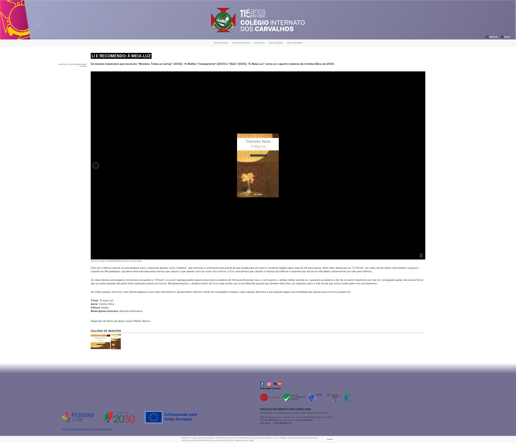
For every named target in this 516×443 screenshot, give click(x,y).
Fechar (330, 439)
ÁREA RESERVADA (294, 42)
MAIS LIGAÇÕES (276, 42)
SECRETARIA (259, 42)
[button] (421, 255)
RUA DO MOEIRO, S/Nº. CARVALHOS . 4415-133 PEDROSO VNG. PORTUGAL (296, 417)
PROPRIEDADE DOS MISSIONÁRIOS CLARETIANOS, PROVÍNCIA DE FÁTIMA (294, 413)
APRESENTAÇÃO (221, 42)
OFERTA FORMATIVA (241, 42)
